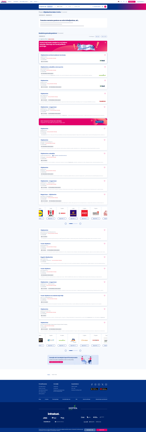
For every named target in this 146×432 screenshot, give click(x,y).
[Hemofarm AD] (75, 340)
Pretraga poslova (42, 386)
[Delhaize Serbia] (86, 340)
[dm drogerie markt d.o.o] (63, 340)
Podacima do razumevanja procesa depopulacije (59, 390)
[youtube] (99, 384)
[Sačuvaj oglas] (105, 55)
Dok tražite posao (42, 391)
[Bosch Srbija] (52, 213)
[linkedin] (106, 384)
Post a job (73, 388)
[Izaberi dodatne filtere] (102, 7)
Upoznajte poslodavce (43, 390)
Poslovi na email (42, 388)
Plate (31, 1)
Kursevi (35, 1)
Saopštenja (56, 386)
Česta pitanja (55, 399)
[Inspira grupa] (97, 340)
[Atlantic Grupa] (75, 213)
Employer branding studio (76, 390)
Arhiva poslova (42, 393)
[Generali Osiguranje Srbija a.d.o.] (97, 213)
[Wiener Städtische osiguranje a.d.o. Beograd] (86, 213)
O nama (46, 399)
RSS (76, 399)
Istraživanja (56, 388)
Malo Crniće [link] (54, 374)
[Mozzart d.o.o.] (63, 213)
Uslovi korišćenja (86, 399)
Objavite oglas (74, 386)
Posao (48, 374)
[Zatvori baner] (105, 42)
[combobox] (46, 6)
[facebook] (92, 384)
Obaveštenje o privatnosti (101, 399)
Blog (40, 399)
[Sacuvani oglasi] (124, 1)
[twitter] (102, 384)
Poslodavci (16, 1)
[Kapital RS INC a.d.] (41, 340)
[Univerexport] (52, 340)
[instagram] (95, 384)
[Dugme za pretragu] (105, 7)
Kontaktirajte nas (66, 399)
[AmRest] (41, 213)
